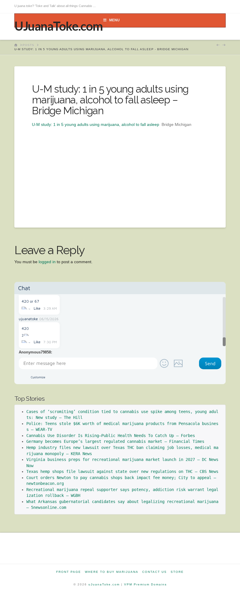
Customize (38, 377)
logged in (47, 261)
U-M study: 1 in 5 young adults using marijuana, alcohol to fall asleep (95, 124)
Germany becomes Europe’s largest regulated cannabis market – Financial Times (115, 441)
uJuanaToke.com (104, 584)
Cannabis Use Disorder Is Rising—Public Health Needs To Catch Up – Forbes (110, 435)
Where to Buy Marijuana (111, 571)
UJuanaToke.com (58, 26)
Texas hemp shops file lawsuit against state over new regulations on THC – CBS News (122, 471)
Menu (114, 20)
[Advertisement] (120, 169)
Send (210, 363)
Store (177, 571)
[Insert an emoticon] (164, 363)
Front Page (68, 571)
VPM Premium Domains (145, 584)
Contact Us (154, 571)
